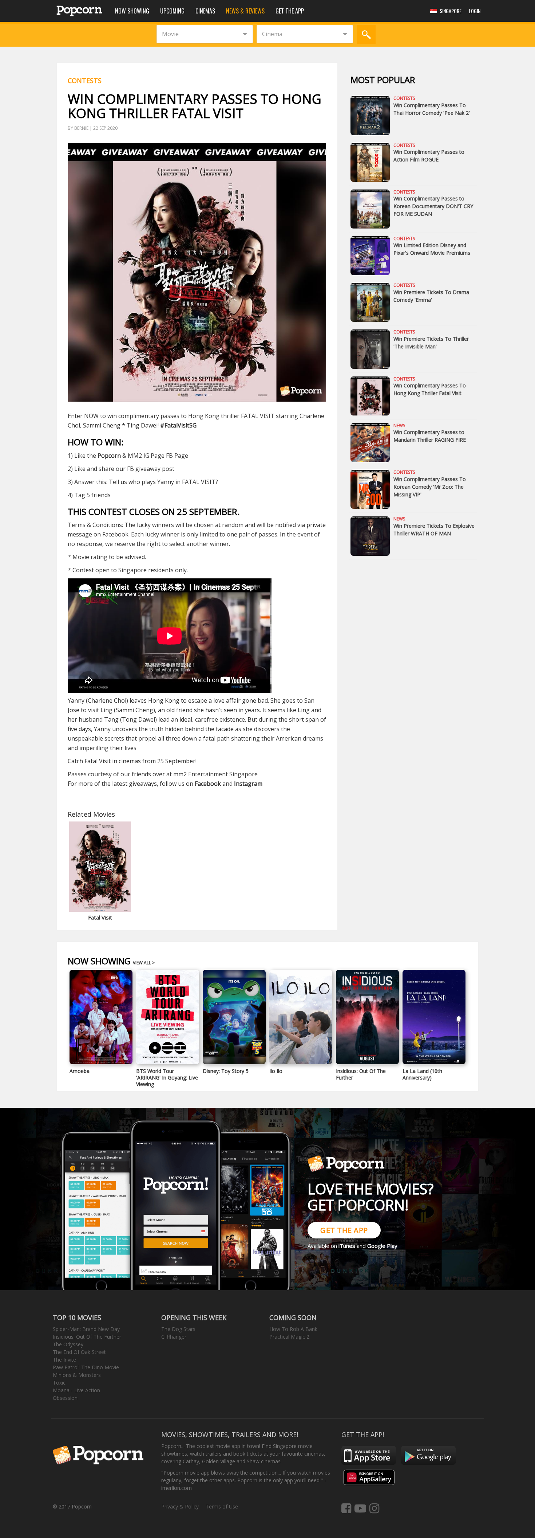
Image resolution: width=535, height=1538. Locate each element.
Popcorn (109, 456)
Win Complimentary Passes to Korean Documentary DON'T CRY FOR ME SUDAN (433, 206)
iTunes (346, 1245)
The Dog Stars (178, 1329)
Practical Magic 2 (289, 1336)
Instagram (248, 784)
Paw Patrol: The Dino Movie (86, 1367)
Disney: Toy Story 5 (226, 1070)
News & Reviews (245, 11)
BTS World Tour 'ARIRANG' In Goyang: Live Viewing (167, 1077)
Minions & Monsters (77, 1374)
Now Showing (132, 11)
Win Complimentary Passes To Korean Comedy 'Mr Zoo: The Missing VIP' (429, 487)
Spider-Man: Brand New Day (86, 1329)
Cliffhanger (173, 1336)
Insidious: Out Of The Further (361, 1074)
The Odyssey (68, 1344)
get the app (344, 1230)
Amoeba (80, 1070)
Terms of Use (222, 1506)
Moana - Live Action (76, 1390)
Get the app (290, 11)
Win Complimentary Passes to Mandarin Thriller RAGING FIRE (429, 436)
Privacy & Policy (180, 1506)
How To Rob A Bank (293, 1329)
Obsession (65, 1397)
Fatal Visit (100, 917)
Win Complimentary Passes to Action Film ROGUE (428, 155)
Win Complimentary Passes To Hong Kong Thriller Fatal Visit (429, 389)
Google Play (382, 1245)
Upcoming (172, 11)
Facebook (208, 784)
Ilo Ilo (275, 1070)
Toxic (59, 1382)
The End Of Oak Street (79, 1351)
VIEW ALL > (144, 963)
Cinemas (205, 11)
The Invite (64, 1359)
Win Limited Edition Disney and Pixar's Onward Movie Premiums (431, 249)
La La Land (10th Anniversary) (422, 1074)
